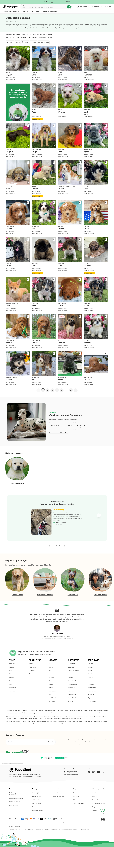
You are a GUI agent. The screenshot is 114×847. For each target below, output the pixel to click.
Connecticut (71, 664)
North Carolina (92, 688)
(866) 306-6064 (71, 772)
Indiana (51, 667)
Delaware (71, 667)
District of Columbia (73, 670)
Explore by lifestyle (14, 801)
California (12, 664)
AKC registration (36, 796)
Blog (93, 807)
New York (71, 691)
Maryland (70, 677)
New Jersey (71, 688)
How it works (35, 11)
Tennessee (91, 694)
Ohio (50, 694)
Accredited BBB (39, 829)
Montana (11, 674)
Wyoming (12, 691)
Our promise (95, 800)
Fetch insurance (36, 803)
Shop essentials (13, 805)
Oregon (11, 681)
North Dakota (52, 691)
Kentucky (90, 677)
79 (71, 390)
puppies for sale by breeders (42, 654)
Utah (10, 684)
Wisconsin (52, 701)
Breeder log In (57, 793)
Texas (30, 674)
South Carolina (92, 691)
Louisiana (90, 681)
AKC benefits (35, 800)
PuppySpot (5, 763)
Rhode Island (72, 698)
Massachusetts (72, 681)
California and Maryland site (53, 829)
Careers (94, 810)
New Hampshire (73, 684)
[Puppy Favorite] (28, 48)
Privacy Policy (22, 829)
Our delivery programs (98, 803)
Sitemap (30, 829)
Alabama (90, 664)
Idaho (11, 670)
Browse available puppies (11, 11)
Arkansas (90, 667)
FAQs (74, 800)
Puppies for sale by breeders (16, 763)
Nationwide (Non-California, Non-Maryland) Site (76, 829)
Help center (76, 796)
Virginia (90, 698)
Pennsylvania (72, 694)
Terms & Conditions (78, 803)
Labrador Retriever (17, 484)
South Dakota (53, 698)
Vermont (70, 701)
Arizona (31, 664)
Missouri (51, 684)
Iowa (50, 670)
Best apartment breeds (45, 595)
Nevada (11, 677)
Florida (90, 670)
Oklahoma (32, 670)
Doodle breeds (17, 595)
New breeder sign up (58, 796)
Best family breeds (100, 595)
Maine (70, 674)
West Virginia (92, 701)
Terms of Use (13, 829)
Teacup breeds (73, 595)
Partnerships (35, 807)
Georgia (90, 674)
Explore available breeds (16, 798)
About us (25, 11)
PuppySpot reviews (37, 810)
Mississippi (91, 684)
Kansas (51, 674)
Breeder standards (58, 800)
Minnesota (52, 681)
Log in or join (35, 793)
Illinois (50, 664)
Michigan (51, 677)
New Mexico (32, 667)
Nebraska (51, 688)
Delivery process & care (50, 11)
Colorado (12, 667)
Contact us (76, 793)
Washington (12, 688)
